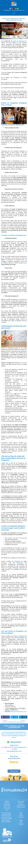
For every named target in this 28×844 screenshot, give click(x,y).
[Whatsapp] (18, 8)
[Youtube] (16, 8)
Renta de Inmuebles (6, 815)
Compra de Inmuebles (7, 814)
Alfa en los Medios (6, 820)
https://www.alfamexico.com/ (18, 711)
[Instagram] (14, 8)
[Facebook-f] (12, 8)
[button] (14, 13)
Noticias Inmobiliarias (6, 821)
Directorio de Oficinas (6, 817)
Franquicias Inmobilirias (7, 818)
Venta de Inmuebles (6, 812)
